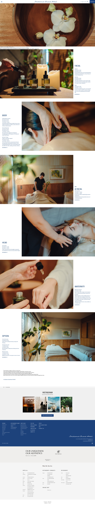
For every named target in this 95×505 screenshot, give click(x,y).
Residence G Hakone (29, 478)
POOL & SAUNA (34, 425)
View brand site (47, 459)
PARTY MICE (23, 423)
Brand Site (47, 460)
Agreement (3, 433)
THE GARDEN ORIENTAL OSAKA (51, 482)
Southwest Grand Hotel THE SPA (9, 379)
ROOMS (3, 423)
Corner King (3, 428)
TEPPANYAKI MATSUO (14, 427)
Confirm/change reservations (6, 432)
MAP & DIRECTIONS (43, 425)
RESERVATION (92, 1)
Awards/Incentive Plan (23, 428)
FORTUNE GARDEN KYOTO (50, 481)
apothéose (67, 474)
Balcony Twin (4, 427)
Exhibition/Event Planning (24, 427)
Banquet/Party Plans (23, 424)
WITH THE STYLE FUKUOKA (30, 485)
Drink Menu (22, 432)
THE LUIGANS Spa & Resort (30, 486)
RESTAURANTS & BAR (15, 423)
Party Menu (22, 431)
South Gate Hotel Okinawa (30, 492)
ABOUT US (33, 431)
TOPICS (40, 423)
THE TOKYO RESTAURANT (69, 482)
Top (3, 387)
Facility (3, 431)
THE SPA (32, 423)
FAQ (39, 426)
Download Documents (23, 433)
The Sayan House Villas (30, 496)
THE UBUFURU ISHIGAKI (30, 493)
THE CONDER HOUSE (49, 474)
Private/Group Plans (13, 428)
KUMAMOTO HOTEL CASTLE (30, 489)
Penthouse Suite (4, 424)
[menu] (1, 1)
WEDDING (33, 426)
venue (21, 429)
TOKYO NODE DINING (68, 475)
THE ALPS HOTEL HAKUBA (30, 481)
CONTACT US (41, 428)
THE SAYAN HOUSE (68, 478)
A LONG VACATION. (13, 424)
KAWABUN (48, 475)
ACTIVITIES (33, 430)
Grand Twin (3, 429)
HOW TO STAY (33, 428)
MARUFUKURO (29, 482)
